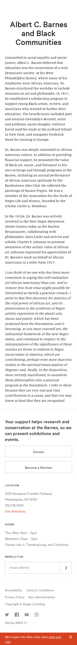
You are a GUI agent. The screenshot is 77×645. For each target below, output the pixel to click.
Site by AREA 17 (16, 622)
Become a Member (38, 467)
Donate (38, 451)
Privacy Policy (14, 597)
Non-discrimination (41, 597)
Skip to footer (38, 3)
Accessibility (13, 590)
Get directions (15, 511)
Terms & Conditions (40, 590)
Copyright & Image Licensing (25, 604)
